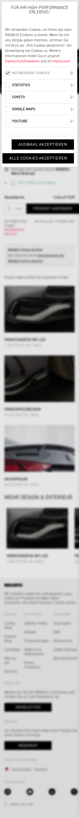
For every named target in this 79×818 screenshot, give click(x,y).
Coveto (18, 96)
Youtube (20, 120)
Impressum (61, 60)
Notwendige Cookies (31, 72)
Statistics (21, 84)
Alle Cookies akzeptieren (38, 158)
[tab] (39, 73)
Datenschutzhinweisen (22, 60)
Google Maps (23, 108)
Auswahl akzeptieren (42, 144)
